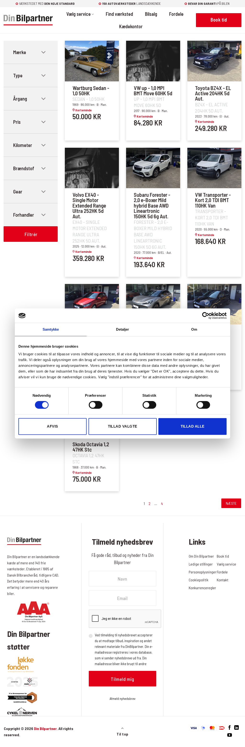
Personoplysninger (202, 572)
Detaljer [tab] (122, 329)
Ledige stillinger (201, 564)
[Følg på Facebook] (229, 727)
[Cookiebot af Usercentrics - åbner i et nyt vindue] (206, 315)
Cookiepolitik (198, 579)
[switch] (95, 405)
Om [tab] (194, 329)
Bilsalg (151, 14)
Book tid (223, 556)
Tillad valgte (122, 426)
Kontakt (222, 579)
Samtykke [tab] (51, 329)
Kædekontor (131, 26)
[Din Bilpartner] (28, 20)
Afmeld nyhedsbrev (122, 698)
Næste (231, 503)
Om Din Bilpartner (201, 556)
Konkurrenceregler (202, 587)
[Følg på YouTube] (229, 735)
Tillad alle (193, 426)
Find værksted (119, 14)
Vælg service (78, 14)
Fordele (176, 14)
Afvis (52, 426)
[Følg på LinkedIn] (236, 727)
